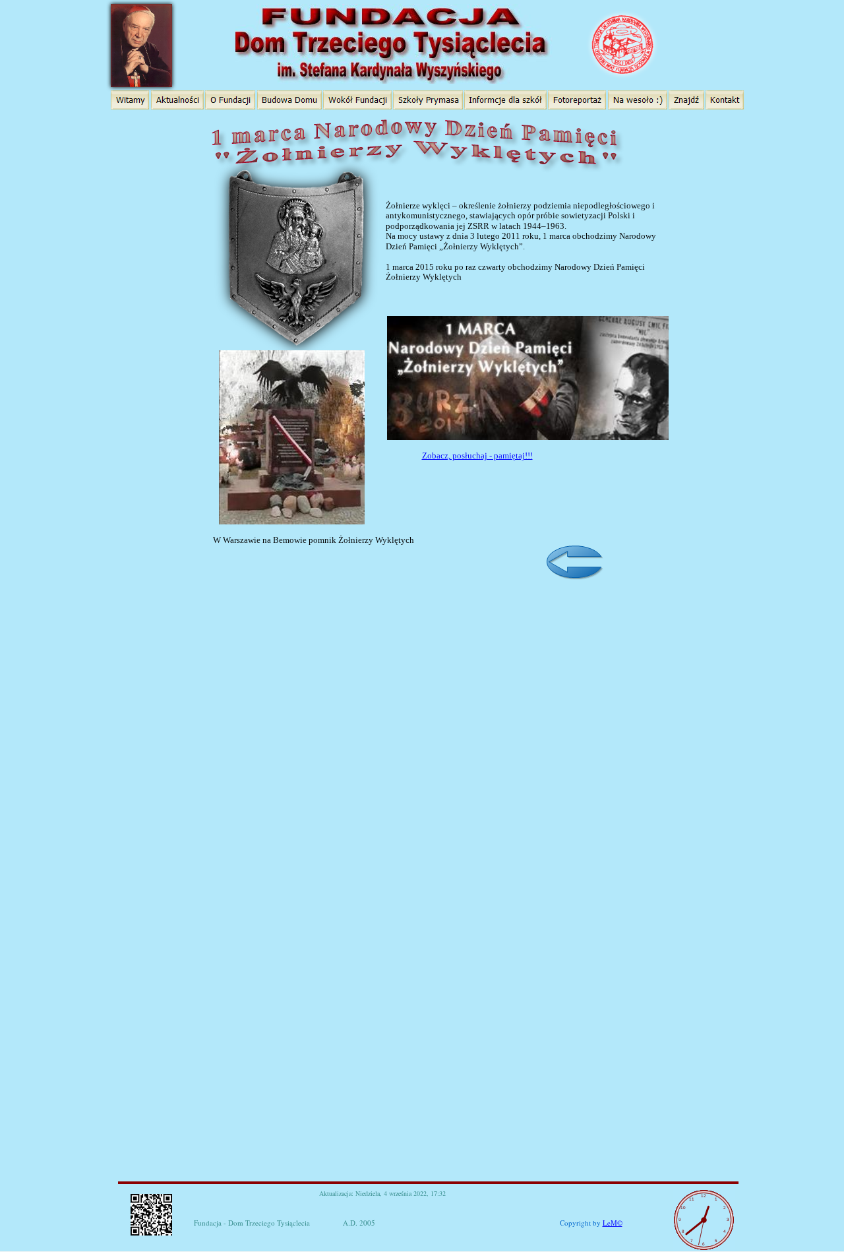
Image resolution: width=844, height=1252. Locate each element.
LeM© (612, 1223)
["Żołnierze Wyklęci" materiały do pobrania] (416, 124)
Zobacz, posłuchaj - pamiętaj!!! (477, 455)
